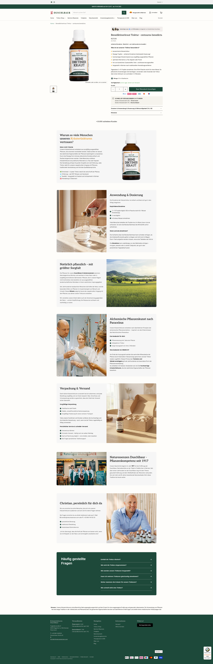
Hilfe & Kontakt (119, 626)
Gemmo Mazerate (73, 18)
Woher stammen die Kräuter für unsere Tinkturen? (119, 582)
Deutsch (159, 2)
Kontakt (160, 18)
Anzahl (113, 85)
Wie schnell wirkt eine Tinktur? (112, 588)
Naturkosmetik (93, 18)
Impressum (53, 657)
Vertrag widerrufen (145, 625)
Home (52, 18)
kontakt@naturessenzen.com (59, 639)
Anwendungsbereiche (107, 18)
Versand (117, 624)
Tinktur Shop (60, 18)
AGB (59, 657)
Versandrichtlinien (74, 657)
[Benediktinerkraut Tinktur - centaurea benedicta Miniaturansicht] (53, 89)
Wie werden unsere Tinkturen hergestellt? (116, 571)
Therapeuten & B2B (123, 18)
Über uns (134, 18)
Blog (141, 18)
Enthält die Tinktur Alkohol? (111, 559)
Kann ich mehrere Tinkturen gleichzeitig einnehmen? (119, 576)
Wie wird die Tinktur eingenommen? (113, 565)
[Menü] (210, 648)
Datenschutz (65, 657)
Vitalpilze (84, 18)
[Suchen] (124, 13)
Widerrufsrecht (84, 657)
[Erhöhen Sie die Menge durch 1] (125, 89)
